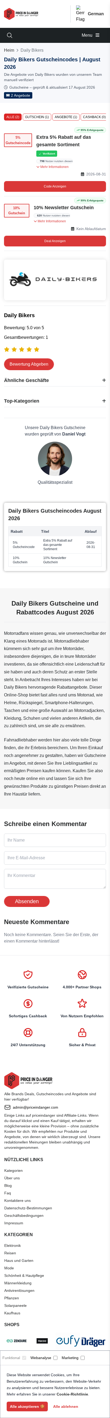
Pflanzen (11, 1298)
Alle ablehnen (65, 1406)
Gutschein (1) (37, 117)
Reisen (10, 1253)
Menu (87, 35)
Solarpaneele (15, 1305)
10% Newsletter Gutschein (64, 207)
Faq (7, 1193)
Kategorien (13, 1170)
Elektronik (12, 1245)
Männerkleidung (18, 1283)
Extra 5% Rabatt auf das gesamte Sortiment (63, 140)
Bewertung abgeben (29, 364)
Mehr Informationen (54, 167)
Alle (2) (12, 117)
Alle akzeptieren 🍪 (27, 1406)
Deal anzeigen (55, 241)
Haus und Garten (18, 1260)
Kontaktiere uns (17, 1200)
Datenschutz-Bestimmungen (28, 1208)
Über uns (12, 1178)
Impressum (13, 1223)
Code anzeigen (55, 186)
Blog (8, 1185)
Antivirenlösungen (19, 1290)
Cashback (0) (94, 117)
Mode (9, 1268)
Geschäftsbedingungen (24, 1215)
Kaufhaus (12, 1313)
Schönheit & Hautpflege (24, 1275)
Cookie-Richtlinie (72, 1394)
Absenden (27, 901)
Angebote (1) (66, 117)
